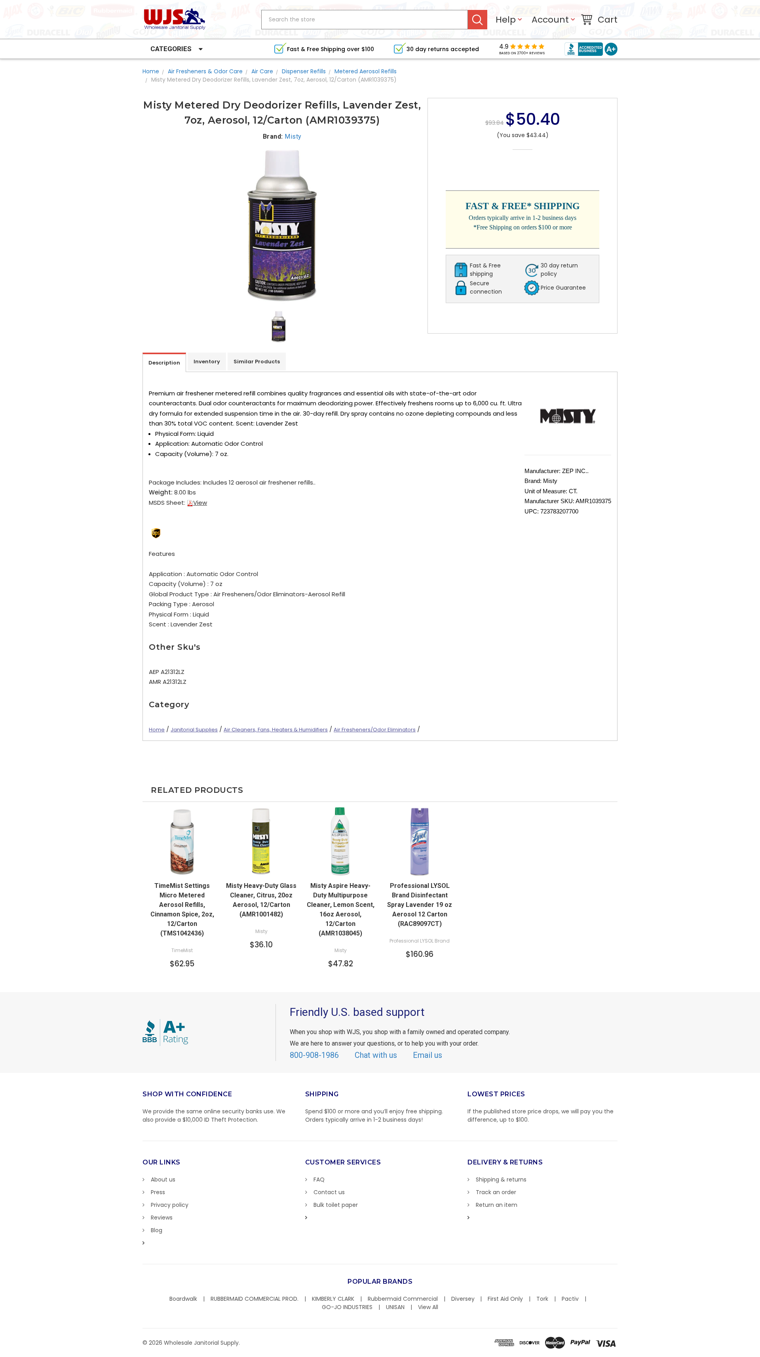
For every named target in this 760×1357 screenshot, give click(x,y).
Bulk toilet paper (336, 1205)
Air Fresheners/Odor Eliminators (375, 729)
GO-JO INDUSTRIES (347, 1307)
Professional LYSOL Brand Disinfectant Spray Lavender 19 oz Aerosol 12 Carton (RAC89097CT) (419, 905)
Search (477, 19)
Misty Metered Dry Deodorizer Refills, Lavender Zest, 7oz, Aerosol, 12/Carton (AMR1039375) (274, 80)
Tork (542, 1299)
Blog (156, 1230)
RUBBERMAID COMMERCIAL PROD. (254, 1299)
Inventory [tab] (207, 361)
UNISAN (395, 1307)
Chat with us (376, 1055)
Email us (427, 1055)
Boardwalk (183, 1299)
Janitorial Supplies (194, 729)
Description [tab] (164, 362)
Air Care (262, 71)
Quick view (261, 869)
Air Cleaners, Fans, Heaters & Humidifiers (276, 729)
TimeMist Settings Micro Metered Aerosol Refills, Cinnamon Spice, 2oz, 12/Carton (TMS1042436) (182, 909)
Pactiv (570, 1299)
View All (428, 1307)
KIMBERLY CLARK (333, 1299)
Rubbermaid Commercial (403, 1299)
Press (158, 1192)
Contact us (329, 1192)
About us (163, 1179)
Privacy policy (169, 1205)
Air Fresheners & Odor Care (205, 71)
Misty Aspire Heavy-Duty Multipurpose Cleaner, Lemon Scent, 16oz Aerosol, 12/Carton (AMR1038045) (340, 909)
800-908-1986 (314, 1055)
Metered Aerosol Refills (365, 71)
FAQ (319, 1179)
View (200, 502)
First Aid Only (505, 1299)
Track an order (496, 1192)
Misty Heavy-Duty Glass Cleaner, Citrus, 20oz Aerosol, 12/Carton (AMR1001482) (261, 900)
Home (150, 71)
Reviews (162, 1217)
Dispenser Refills (304, 71)
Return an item (496, 1205)
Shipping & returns (501, 1179)
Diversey (463, 1299)
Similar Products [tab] (257, 361)
